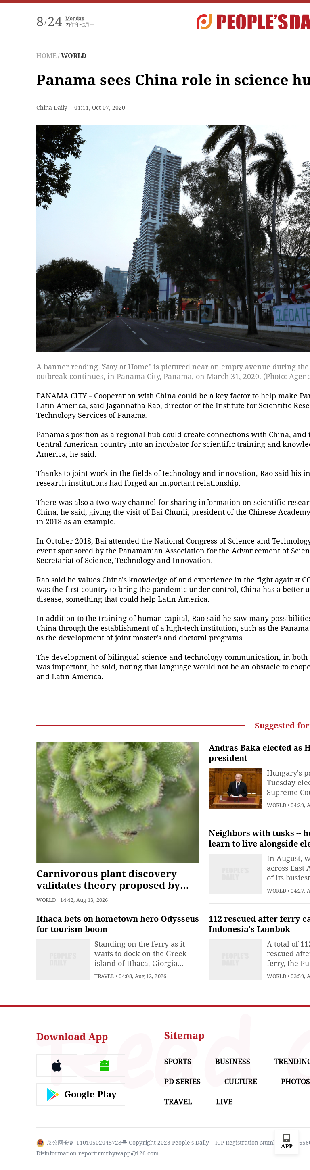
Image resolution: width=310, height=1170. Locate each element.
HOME (46, 56)
